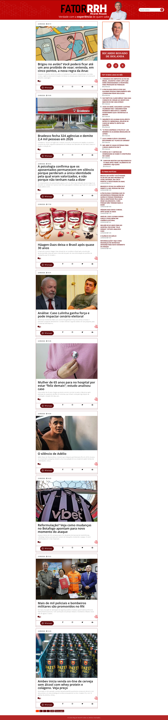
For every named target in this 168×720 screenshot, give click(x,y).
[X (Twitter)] (122, 65)
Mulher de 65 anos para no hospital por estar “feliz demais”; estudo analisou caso (111, 228)
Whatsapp (48, 88)
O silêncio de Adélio (108, 236)
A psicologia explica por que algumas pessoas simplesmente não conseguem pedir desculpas (116, 91)
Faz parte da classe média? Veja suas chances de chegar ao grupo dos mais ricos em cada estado (116, 100)
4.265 (52, 711)
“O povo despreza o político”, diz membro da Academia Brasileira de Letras (116, 132)
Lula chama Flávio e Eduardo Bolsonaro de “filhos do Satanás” (116, 139)
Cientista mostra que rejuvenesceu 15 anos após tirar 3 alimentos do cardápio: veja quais (117, 162)
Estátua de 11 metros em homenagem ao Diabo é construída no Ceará (116, 154)
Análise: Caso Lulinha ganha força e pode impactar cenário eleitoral (111, 218)
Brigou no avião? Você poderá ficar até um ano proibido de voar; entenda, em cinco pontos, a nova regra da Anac (112, 178)
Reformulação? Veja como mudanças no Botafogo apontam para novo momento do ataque (112, 244)
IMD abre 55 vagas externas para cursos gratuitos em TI (115, 146)
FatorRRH (84, 10)
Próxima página (59, 711)
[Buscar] (161, 9)
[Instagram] (115, 65)
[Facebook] (109, 65)
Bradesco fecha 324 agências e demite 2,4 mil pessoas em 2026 (112, 187)
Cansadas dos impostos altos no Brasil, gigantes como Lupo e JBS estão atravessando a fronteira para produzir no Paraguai (115, 82)
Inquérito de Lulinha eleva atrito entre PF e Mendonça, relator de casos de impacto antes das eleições (116, 122)
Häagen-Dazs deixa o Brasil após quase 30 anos (111, 211)
